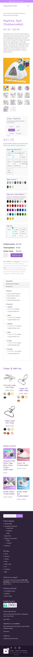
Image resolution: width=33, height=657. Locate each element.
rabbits (14, 273)
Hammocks (10, 528)
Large (18, 130)
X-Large (11, 133)
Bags (8, 540)
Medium (11, 130)
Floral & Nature (24, 155)
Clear (8, 135)
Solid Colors (9, 171)
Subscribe (6, 631)
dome (24, 269)
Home (4, 13)
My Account (7, 564)
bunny (14, 267)
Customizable (24, 261)
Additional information (12, 284)
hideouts (5, 273)
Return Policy (8, 596)
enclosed (5, 271)
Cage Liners (7, 536)
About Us (7, 556)
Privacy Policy (10, 650)
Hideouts (22, 13)
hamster (22, 271)
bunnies (9, 267)
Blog (5, 572)
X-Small (11, 126)
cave (24, 267)
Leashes (9, 543)
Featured (5, 265)
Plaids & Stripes (10, 164)
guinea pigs (16, 271)
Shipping (7, 593)
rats (17, 273)
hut (10, 273)
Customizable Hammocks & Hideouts (13, 263)
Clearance (7, 545)
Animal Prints (10, 154)
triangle (21, 273)
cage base (19, 267)
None (9, 229)
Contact (6, 559)
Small (17, 126)
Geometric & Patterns (17, 164)
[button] (27, 60)
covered (11, 269)
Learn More (6, 619)
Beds (8, 533)
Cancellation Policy (9, 591)
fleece (10, 271)
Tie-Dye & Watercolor (25, 163)
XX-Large (18, 133)
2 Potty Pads (23, 230)
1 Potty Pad (16, 230)
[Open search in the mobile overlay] (13, 516)
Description (9, 281)
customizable (18, 269)
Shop (5, 561)
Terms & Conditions (21, 650)
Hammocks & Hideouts (13, 13)
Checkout (7, 569)
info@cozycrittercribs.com (10, 638)
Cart (5, 566)
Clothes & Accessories (10, 538)
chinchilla (6, 269)
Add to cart (16, 255)
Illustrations (18, 153)
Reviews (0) (9, 286)
